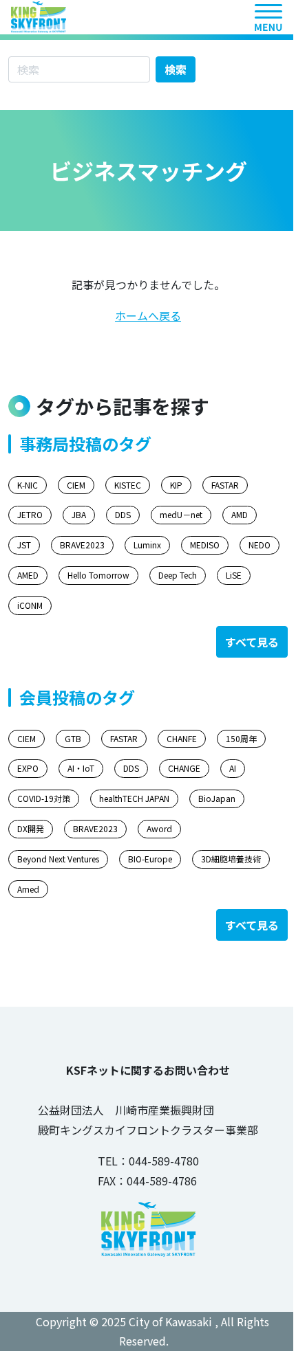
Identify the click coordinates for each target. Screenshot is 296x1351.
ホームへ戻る (148, 315)
